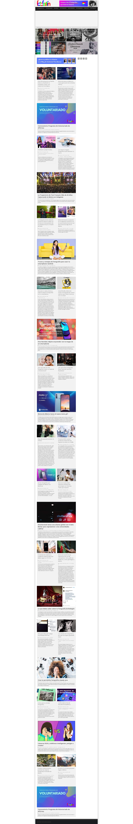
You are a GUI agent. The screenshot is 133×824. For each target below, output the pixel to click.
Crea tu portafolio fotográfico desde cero (53, 680)
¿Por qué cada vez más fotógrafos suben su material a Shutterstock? (46, 369)
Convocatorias (56, 129)
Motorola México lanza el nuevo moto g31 (53, 414)
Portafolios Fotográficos (47, 229)
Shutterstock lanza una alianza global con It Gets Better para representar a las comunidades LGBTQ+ (56, 527)
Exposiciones (41, 297)
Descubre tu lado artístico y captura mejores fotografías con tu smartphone (45, 292)
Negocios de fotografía (76, 27)
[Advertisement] (66, 19)
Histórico (93, 8)
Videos (52, 489)
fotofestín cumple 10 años (45, 149)
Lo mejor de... (61, 156)
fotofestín (40, 88)
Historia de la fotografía (86, 27)
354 (56, 345)
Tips (54, 265)
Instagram (49, 489)
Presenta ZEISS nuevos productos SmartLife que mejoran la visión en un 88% (65, 440)
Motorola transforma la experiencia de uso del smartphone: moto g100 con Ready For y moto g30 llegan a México (66, 558)
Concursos (40, 89)
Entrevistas (40, 374)
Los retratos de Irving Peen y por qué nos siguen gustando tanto (66, 635)
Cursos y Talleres (50, 153)
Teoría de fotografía (47, 708)
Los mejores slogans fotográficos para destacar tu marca (66, 151)
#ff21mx (52, 129)
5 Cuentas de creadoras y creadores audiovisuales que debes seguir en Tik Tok (45, 556)
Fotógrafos (63, 8)
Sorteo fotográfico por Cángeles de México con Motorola (44, 484)
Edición (47, 561)
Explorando (71, 8)
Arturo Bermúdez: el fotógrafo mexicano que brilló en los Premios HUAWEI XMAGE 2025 (59, 27)
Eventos (52, 775)
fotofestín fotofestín (42, 610)
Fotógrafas (79, 8)
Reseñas (56, 8)
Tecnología (49, 8)
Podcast (86, 8)
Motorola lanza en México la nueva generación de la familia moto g (66, 83)
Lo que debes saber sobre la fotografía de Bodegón (56, 609)
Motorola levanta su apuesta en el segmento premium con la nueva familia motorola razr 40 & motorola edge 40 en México (66, 223)
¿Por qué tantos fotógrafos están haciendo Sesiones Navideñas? (65, 369)
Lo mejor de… (40, 8)
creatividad (52, 442)
